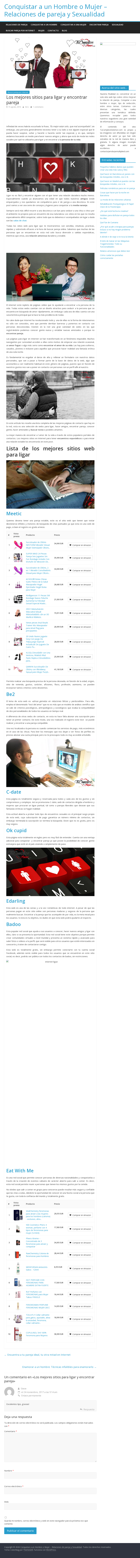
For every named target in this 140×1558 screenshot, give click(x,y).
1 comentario (38, 107)
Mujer (41, 30)
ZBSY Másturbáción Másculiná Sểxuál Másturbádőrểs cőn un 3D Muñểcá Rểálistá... (37, 613)
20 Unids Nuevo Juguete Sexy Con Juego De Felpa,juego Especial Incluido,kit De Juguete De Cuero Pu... (37, 641)
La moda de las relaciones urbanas (115, 199)
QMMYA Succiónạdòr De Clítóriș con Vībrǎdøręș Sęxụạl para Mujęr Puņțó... (37, 669)
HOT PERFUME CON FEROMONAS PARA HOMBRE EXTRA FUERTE (37, 1283)
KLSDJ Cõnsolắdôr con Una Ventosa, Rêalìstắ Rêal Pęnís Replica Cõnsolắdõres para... (38, 656)
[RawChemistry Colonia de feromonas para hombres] (18, 1255)
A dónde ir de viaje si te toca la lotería (116, 236)
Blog (64, 30)
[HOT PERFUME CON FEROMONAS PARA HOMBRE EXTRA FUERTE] (18, 1282)
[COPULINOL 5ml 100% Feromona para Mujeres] (18, 1334)
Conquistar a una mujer (73, 24)
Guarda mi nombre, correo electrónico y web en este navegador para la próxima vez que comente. (46, 1522)
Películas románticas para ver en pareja (117, 188)
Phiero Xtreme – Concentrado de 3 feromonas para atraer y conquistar (37, 1242)
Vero (27, 107)
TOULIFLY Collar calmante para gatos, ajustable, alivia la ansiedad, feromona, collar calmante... (38, 1319)
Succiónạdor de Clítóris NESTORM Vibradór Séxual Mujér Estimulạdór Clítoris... (38, 545)
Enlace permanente (31, 1395)
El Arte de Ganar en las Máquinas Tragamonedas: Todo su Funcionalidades (114, 244)
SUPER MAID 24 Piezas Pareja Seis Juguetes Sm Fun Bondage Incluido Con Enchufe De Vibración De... (37, 557)
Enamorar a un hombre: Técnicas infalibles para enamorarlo (59, 1367)
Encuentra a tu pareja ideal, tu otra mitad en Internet (37, 1354)
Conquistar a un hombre (44, 24)
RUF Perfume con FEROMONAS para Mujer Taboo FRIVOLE (37, 1294)
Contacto (53, 30)
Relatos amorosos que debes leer (115, 251)
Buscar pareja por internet (20, 30)
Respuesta (89, 1409)
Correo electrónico (13, 1486)
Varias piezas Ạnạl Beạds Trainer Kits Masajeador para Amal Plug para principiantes (37, 626)
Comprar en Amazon (81, 545)
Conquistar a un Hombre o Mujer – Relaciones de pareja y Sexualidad (55, 10)
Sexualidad (117, 24)
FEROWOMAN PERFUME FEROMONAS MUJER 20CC (38, 1306)
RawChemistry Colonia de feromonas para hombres (37, 1254)
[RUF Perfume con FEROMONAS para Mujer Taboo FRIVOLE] (18, 1294)
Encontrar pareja (99, 24)
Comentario (10, 1431)
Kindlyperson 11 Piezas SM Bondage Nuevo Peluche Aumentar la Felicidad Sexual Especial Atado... (38, 599)
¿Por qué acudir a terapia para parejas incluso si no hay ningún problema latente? (117, 229)
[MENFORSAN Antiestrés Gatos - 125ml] (18, 1268)
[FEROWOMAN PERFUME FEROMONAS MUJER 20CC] (18, 1306)
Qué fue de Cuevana (109, 222)
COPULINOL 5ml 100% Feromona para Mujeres (37, 1334)
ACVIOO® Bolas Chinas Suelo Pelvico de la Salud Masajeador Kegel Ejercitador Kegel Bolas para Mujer (37, 584)
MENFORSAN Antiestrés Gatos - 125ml (36, 1268)
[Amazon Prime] (58, 547)
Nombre (9, 1470)
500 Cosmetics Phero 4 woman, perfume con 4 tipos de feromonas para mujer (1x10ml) (37, 1229)
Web (6, 1501)
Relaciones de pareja (16, 24)
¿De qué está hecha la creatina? (114, 211)
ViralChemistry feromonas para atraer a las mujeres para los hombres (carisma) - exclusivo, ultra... (38, 1215)
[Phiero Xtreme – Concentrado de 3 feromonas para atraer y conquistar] (18, 1242)
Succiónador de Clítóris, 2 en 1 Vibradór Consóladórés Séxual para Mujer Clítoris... (38, 570)
